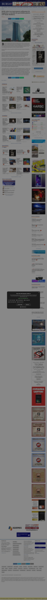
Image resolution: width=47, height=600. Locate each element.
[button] (23, 298)
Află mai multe (25, 296)
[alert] (23, 300)
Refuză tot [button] (27, 304)
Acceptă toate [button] (20, 304)
